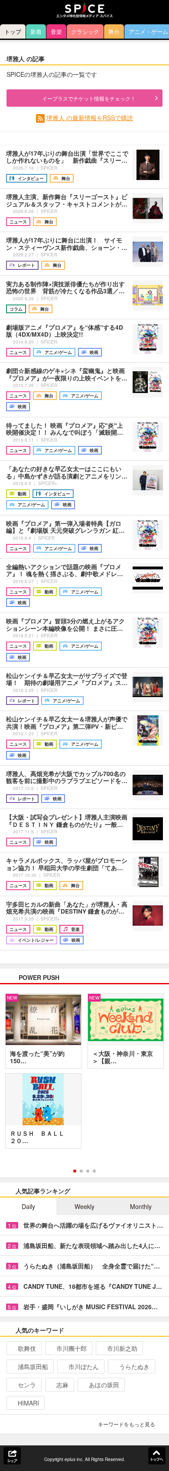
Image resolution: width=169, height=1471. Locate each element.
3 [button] (87, 1171)
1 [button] (74, 1171)
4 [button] (94, 1171)
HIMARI (28, 1403)
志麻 (62, 1384)
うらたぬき (134, 1366)
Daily (28, 1206)
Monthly (141, 1206)
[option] (84, 1074)
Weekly (84, 1206)
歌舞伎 (27, 1348)
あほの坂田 (104, 1384)
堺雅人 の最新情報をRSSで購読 (89, 117)
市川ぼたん (83, 1366)
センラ (27, 1384)
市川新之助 (122, 1348)
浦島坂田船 (33, 1366)
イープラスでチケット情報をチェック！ (89, 98)
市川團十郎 (71, 1348)
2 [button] (81, 1171)
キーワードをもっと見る (126, 1424)
